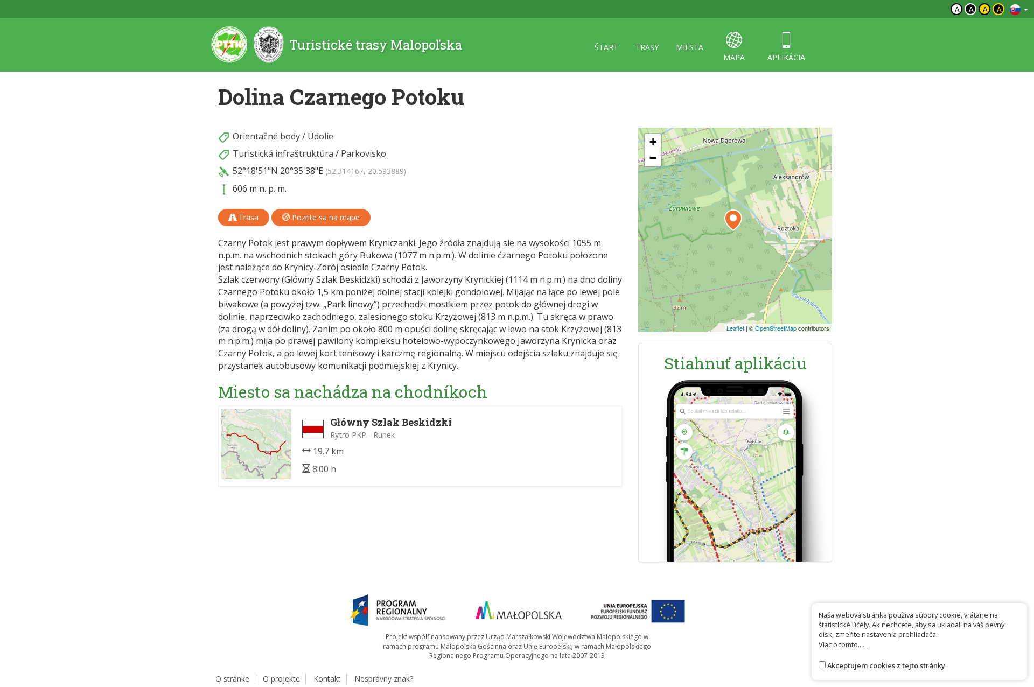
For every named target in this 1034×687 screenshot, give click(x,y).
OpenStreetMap (776, 328)
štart (606, 47)
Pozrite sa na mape (325, 217)
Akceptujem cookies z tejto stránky (886, 665)
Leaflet (735, 328)
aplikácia (786, 57)
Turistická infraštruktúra (283, 153)
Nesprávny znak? (383, 679)
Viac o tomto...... (843, 644)
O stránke (232, 679)
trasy (647, 47)
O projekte (281, 679)
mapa (734, 57)
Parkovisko (363, 153)
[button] (733, 220)
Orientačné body (266, 136)
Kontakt (327, 679)
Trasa (247, 217)
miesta (689, 47)
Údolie (320, 136)
